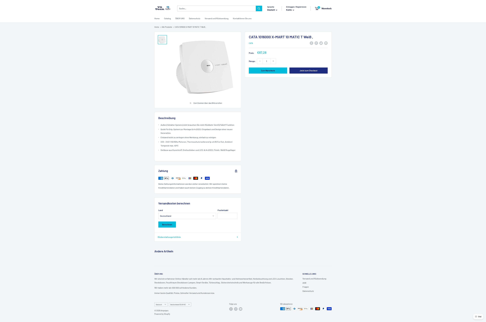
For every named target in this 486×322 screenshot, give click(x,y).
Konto (289, 9)
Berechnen (167, 224)
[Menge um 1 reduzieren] (259, 61)
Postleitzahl (223, 210)
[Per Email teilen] (326, 43)
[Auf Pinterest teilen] (316, 43)
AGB (304, 283)
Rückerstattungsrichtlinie (169, 237)
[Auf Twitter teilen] (321, 43)
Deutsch (159, 304)
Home (157, 18)
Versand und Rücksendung (216, 18)
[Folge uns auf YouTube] (240, 309)
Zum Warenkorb (268, 70)
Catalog (167, 18)
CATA (251, 43)
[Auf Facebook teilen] (311, 43)
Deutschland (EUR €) (178, 304)
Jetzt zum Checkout (308, 70)
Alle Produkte (167, 27)
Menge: (252, 61)
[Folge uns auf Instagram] (236, 309)
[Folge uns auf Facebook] (231, 309)
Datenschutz (194, 18)
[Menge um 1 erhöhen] (273, 61)
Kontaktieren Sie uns (242, 18)
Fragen (305, 287)
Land (160, 210)
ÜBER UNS (180, 18)
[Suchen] (259, 8)
